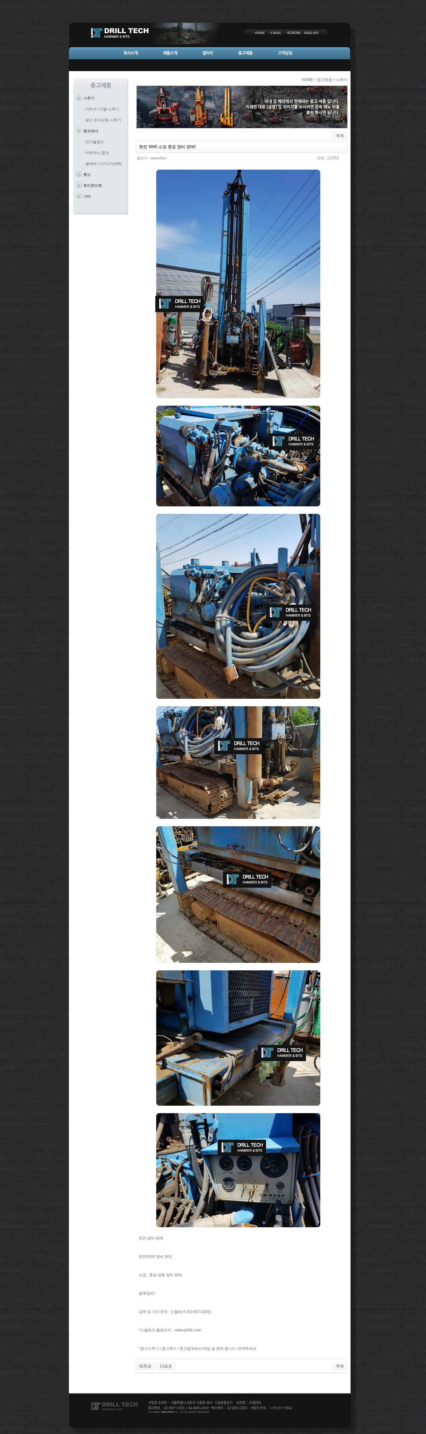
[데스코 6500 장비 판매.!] (145, 1366)
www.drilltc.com (188, 1330)
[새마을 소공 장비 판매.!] (166, 1366)
